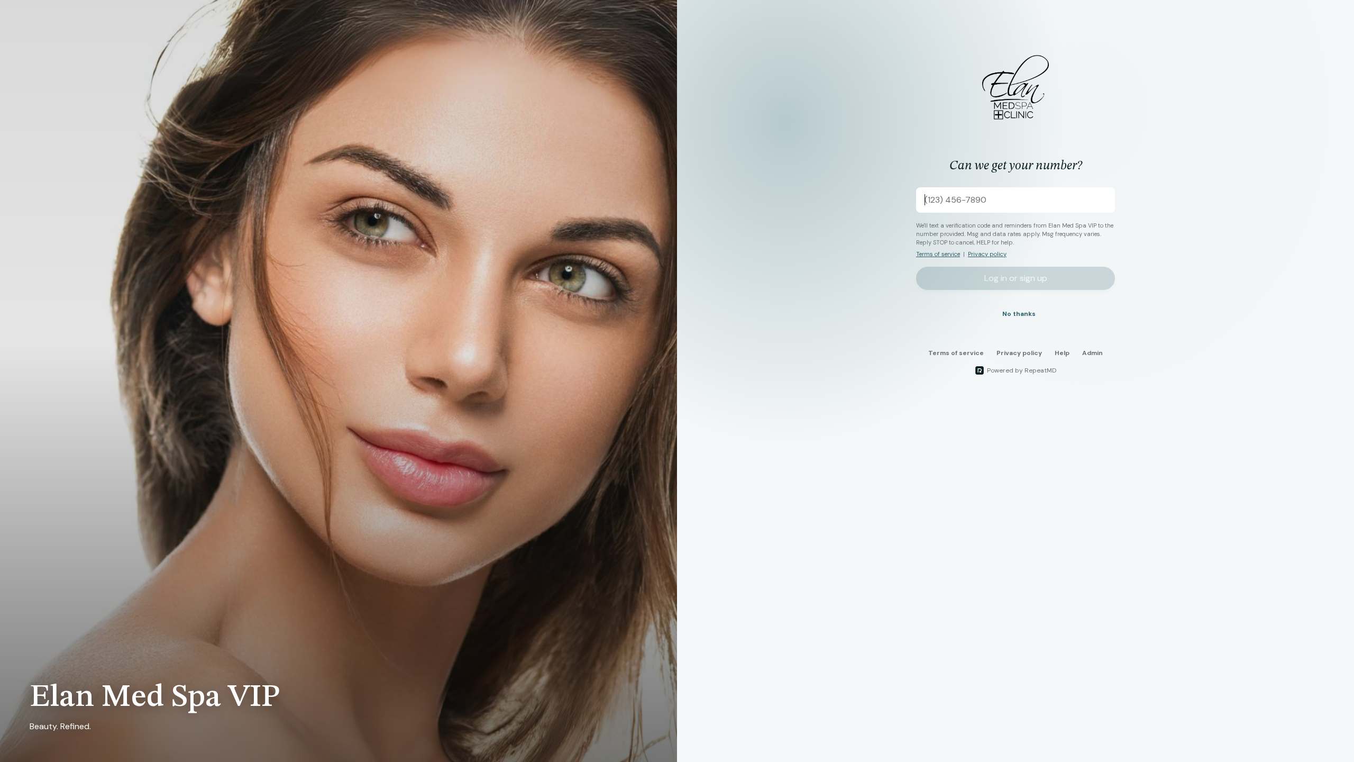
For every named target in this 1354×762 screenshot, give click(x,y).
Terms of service (938, 254)
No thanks (1019, 314)
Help (1062, 353)
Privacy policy (987, 254)
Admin (1092, 353)
